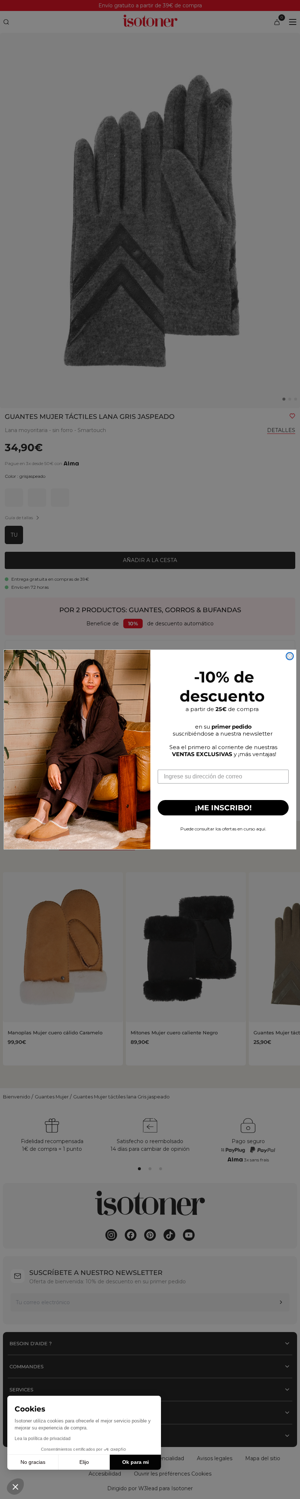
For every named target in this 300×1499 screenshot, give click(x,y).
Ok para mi (135, 1462)
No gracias (32, 1462)
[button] (15, 1486)
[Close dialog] (289, 656)
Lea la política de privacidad (43, 1438)
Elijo (84, 1462)
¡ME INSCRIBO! (223, 807)
